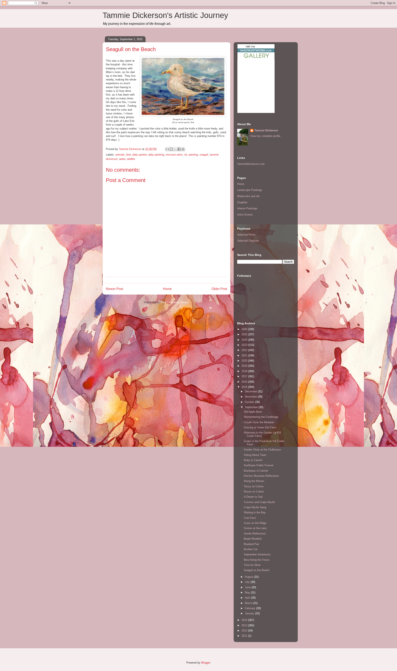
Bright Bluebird (252, 538)
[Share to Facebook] (179, 149)
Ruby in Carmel (253, 460)
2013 (245, 625)
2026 (245, 329)
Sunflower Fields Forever (259, 465)
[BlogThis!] (171, 149)
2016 (245, 381)
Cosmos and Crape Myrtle (259, 502)
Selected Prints (246, 234)
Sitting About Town (255, 455)
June (248, 587)
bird (128, 154)
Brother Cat (250, 549)
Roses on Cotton (254, 491)
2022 (245, 350)
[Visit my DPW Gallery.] (256, 58)
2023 (245, 344)
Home (167, 289)
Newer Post (114, 289)
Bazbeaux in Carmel (256, 470)
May (248, 592)
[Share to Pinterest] (183, 149)
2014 (245, 620)
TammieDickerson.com (251, 163)
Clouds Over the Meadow (259, 422)
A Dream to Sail (253, 496)
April (248, 597)
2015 (245, 386)
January (250, 613)
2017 (245, 376)
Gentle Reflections (255, 533)
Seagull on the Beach (256, 570)
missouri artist (174, 154)
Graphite (242, 202)
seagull (204, 154)
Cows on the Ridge (255, 523)
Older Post (219, 289)
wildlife (131, 159)
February (250, 608)
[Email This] (167, 149)
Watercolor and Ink (248, 196)
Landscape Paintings (249, 190)
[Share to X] (175, 149)
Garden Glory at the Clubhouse (262, 449)
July (248, 582)
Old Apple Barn (253, 411)
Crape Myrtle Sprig (255, 507)
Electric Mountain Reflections (261, 475)
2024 (245, 339)
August (249, 576)
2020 (245, 360)
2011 (245, 635)
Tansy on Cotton (253, 486)
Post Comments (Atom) (175, 302)
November (251, 396)
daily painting (156, 154)
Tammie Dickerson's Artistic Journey (165, 15)
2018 (245, 371)
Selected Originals (248, 240)
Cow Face (250, 517)
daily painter (139, 154)
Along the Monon (254, 481)
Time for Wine (252, 565)
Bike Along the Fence (256, 559)
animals (120, 154)
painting (193, 154)
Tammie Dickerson (266, 130)
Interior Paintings (247, 208)
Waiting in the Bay (255, 512)
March (249, 603)
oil (185, 154)
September (252, 407)
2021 (245, 355)
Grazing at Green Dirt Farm (260, 427)
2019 (245, 365)
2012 (245, 630)
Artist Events (245, 214)
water (122, 159)
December (251, 391)
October (250, 402)
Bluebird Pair (251, 544)
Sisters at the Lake (255, 528)
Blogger (205, 662)
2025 (245, 334)
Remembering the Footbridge (261, 416)
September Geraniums (257, 554)
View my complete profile (265, 136)
